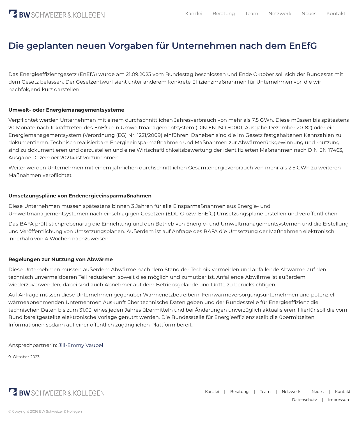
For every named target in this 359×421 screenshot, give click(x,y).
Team (265, 391)
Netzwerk (291, 391)
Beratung (239, 391)
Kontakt (343, 391)
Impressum (339, 399)
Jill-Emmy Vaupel (80, 345)
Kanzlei (212, 391)
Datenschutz (304, 399)
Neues (318, 391)
